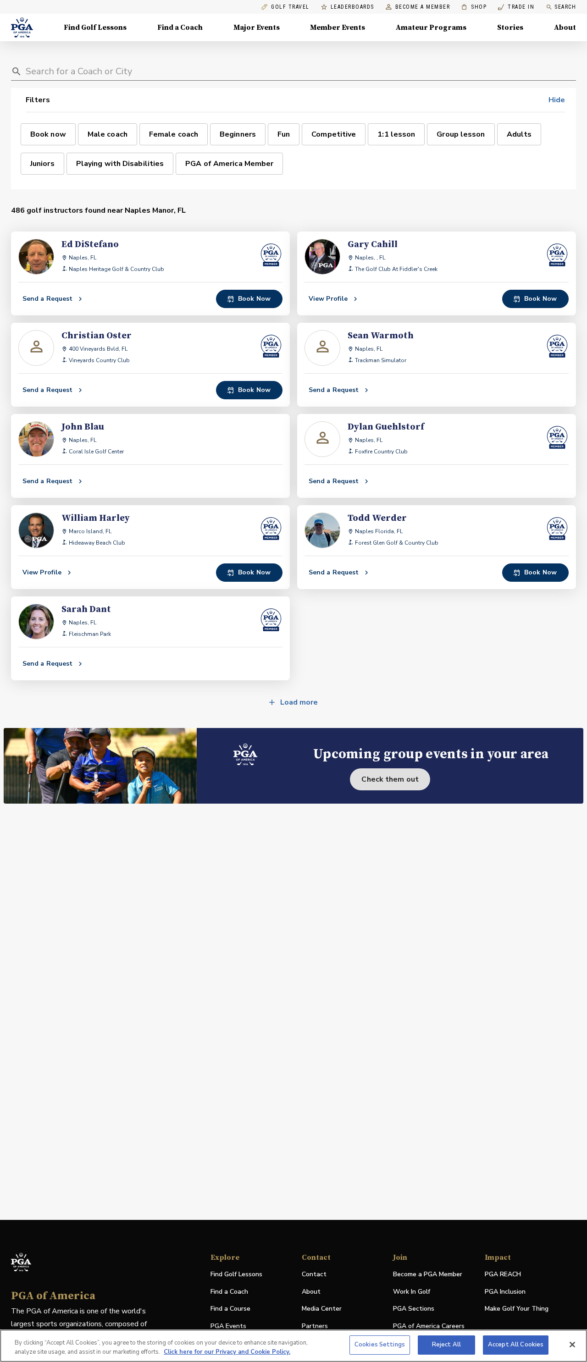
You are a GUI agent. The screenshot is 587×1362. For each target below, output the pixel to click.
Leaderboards (352, 7)
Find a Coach (180, 27)
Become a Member (422, 7)
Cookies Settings (379, 1344)
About (565, 27)
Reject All (446, 1344)
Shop (474, 7)
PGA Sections (413, 1308)
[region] (293, 1345)
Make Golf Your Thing (516, 1309)
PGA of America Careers (429, 1326)
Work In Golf (411, 1291)
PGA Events (228, 1326)
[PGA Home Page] (22, 27)
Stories (510, 27)
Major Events (256, 27)
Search (565, 7)
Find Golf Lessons (95, 27)
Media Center (322, 1309)
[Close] (572, 1344)
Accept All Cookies (515, 1344)
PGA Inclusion (505, 1291)
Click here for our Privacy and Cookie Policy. (227, 1352)
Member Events (337, 27)
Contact (314, 1274)
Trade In (516, 7)
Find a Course (230, 1308)
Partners (315, 1326)
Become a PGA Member (427, 1274)
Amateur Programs (431, 27)
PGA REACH (503, 1274)
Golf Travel (290, 7)
